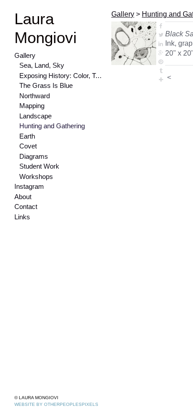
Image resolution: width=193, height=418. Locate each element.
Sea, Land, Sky (41, 65)
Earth (27, 136)
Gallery (25, 55)
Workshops (37, 176)
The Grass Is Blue (46, 85)
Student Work (40, 166)
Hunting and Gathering (53, 126)
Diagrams (34, 156)
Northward (35, 95)
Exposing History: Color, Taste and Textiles (61, 75)
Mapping (32, 105)
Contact (26, 206)
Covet (28, 146)
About (23, 196)
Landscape (36, 116)
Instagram (30, 186)
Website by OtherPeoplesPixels (56, 404)
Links (22, 217)
